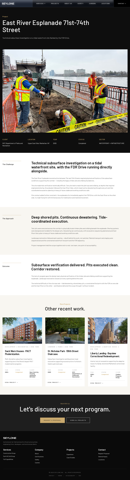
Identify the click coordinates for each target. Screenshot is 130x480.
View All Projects (78, 420)
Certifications (39, 456)
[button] (41, 3)
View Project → (11, 382)
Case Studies (71, 457)
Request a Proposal (52, 420)
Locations (101, 459)
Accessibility (70, 475)
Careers (37, 462)
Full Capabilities (8, 459)
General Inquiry (102, 456)
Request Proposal (103, 453)
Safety (37, 459)
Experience (70, 454)
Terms (60, 475)
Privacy (51, 475)
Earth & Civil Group (9, 456)
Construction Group (9, 453)
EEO (80, 475)
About (37, 453)
